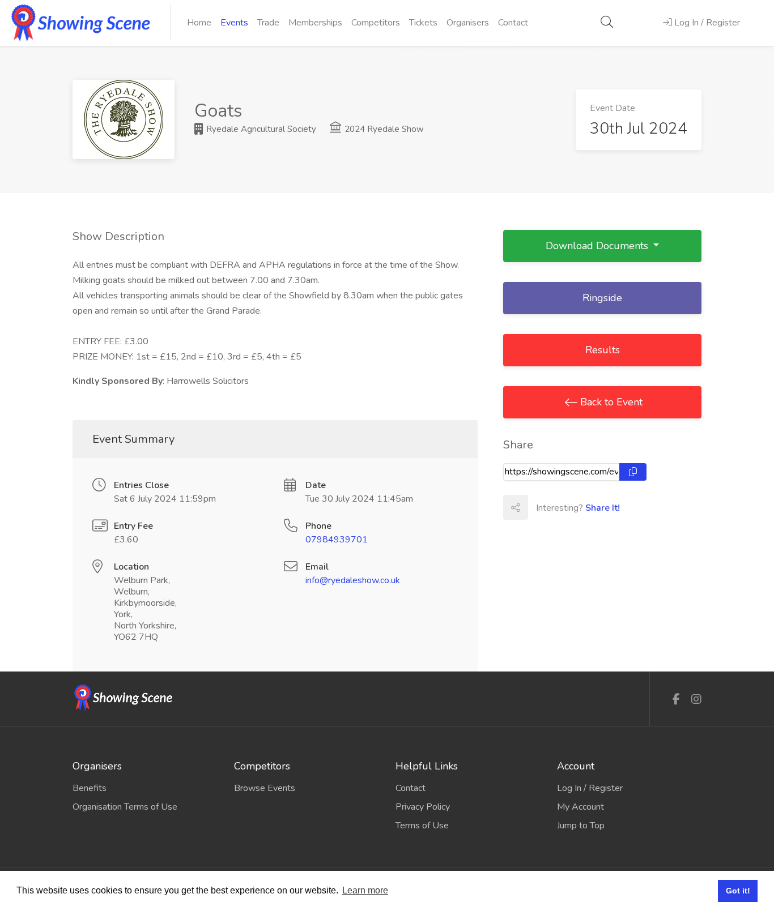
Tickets (423, 22)
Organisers (467, 22)
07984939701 (336, 539)
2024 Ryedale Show (383, 129)
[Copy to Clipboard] (633, 472)
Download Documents (598, 246)
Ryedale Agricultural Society (260, 129)
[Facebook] (676, 699)
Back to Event (610, 402)
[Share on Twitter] (564, 507)
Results (602, 350)
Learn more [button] (365, 890)
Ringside (602, 298)
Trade (268, 22)
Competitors (375, 22)
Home (199, 22)
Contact (513, 22)
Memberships (315, 22)
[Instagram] (696, 699)
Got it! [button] (738, 890)
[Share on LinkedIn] (589, 507)
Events (234, 22)
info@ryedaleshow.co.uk (352, 580)
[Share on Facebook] (540, 507)
